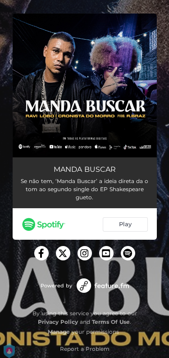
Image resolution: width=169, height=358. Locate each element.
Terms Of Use (111, 321)
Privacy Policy (58, 321)
